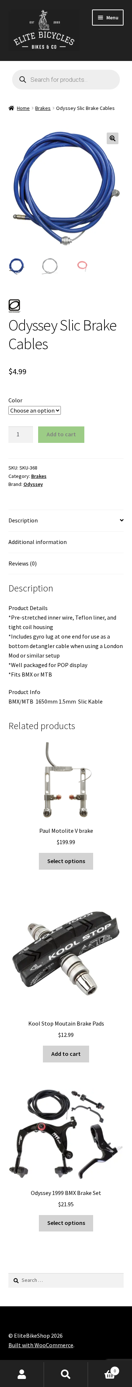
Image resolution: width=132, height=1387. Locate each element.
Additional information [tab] (37, 541)
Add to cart (61, 434)
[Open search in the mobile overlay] (66, 79)
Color (15, 400)
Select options (66, 861)
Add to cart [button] (66, 1053)
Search (66, 1374)
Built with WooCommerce (40, 1345)
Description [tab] (23, 520)
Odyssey (33, 484)
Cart (102, 1368)
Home (23, 108)
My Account (22, 1374)
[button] (112, 138)
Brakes (43, 108)
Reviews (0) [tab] (22, 563)
